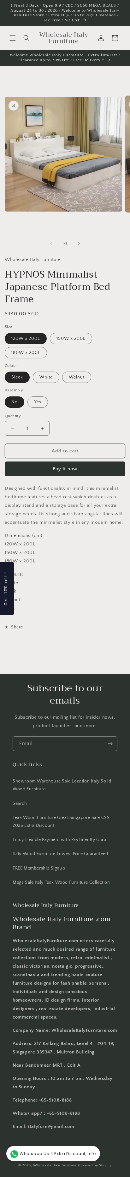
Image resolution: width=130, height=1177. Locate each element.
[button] (13, 38)
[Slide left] (51, 244)
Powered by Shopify (95, 1165)
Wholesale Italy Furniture (55, 1165)
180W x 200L (25, 352)
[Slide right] (79, 244)
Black (17, 377)
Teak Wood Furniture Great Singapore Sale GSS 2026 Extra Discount (61, 821)
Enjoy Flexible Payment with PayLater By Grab (59, 839)
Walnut (77, 377)
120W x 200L (25, 338)
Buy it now (65, 469)
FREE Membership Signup (39, 868)
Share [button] (17, 627)
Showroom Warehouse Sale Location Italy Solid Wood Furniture (62, 785)
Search (20, 803)
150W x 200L (71, 338)
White (46, 377)
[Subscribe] (110, 743)
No (14, 402)
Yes (37, 402)
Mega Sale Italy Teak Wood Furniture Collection (61, 882)
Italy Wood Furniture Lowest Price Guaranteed (60, 853)
